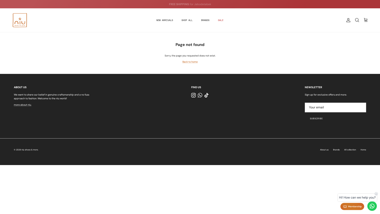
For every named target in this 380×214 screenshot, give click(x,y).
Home (363, 149)
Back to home (190, 61)
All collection (350, 149)
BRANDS (205, 20)
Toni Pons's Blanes (183, 6)
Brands (336, 149)
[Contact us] (372, 206)
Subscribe (316, 118)
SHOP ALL (187, 20)
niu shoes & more (30, 149)
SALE (220, 20)
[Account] (347, 20)
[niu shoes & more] (20, 20)
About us (324, 149)
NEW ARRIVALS (164, 20)
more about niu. (22, 104)
